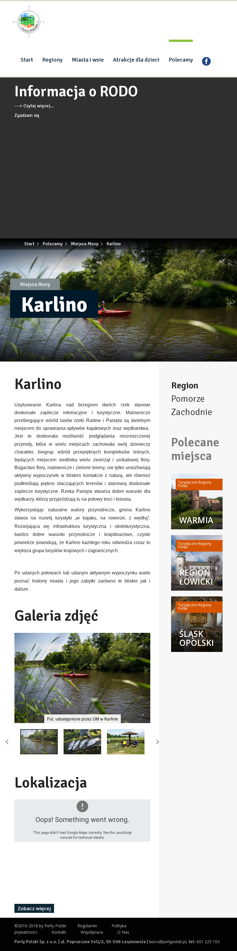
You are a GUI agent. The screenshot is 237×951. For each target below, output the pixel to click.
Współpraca (92, 932)
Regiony (52, 59)
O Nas (123, 932)
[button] (145, 637)
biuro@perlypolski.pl (167, 941)
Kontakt (58, 932)
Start (27, 59)
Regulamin (87, 925)
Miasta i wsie (88, 59)
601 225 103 (208, 941)
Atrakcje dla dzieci (136, 59)
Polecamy (181, 59)
